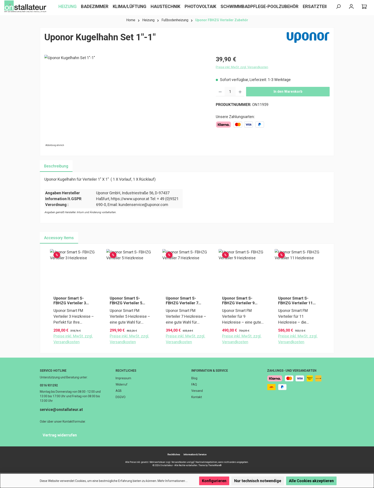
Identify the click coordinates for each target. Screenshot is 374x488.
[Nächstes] (325, 298)
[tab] (56, 166)
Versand (197, 390)
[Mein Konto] (351, 6)
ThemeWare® (214, 465)
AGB (119, 390)
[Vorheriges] (49, 298)
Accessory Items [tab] (59, 237)
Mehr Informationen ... (173, 481)
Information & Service (209, 370)
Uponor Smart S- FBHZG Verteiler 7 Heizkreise (182, 300)
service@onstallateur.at (61, 409)
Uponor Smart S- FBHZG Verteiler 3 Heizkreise (69, 300)
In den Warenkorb (288, 91)
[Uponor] (308, 39)
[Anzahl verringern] (220, 91)
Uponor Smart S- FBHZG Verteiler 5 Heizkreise (126, 300)
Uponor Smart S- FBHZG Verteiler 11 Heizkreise (295, 300)
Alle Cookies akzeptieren (311, 480)
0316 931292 (49, 385)
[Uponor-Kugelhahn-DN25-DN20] (125, 101)
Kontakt (196, 397)
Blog (194, 378)
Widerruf (121, 384)
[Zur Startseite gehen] (26, 6)
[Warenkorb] (364, 6)
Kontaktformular (74, 421)
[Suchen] (338, 6)
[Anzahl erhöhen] (240, 91)
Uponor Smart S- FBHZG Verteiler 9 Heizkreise (238, 300)
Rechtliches (126, 370)
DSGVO (121, 397)
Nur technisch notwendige (257, 480)
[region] (125, 101)
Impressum (123, 378)
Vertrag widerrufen (60, 435)
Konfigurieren (214, 480)
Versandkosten (178, 462)
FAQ (194, 384)
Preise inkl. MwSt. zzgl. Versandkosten (242, 67)
